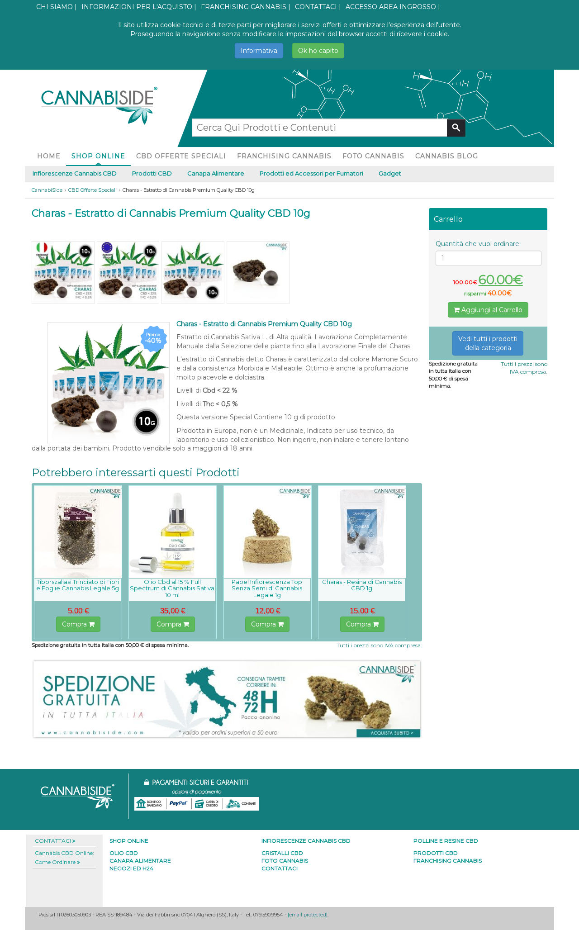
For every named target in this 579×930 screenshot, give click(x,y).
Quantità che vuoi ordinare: (478, 244)
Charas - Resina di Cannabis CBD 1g (362, 585)
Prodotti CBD (152, 173)
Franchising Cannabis (243, 7)
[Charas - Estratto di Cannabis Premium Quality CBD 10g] (192, 272)
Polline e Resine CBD (445, 840)
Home (49, 156)
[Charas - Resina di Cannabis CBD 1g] (362, 532)
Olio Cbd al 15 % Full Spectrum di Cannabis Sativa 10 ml (172, 588)
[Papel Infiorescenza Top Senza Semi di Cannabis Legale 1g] (267, 532)
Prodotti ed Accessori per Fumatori (311, 173)
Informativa (259, 51)
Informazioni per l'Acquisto (136, 7)
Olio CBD (123, 852)
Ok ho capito (318, 51)
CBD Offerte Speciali (181, 156)
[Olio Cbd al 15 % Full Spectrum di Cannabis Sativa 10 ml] (172, 532)
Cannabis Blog (446, 156)
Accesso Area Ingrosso (391, 7)
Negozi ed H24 (131, 868)
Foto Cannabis (373, 156)
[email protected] (307, 914)
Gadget (390, 173)
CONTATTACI (316, 7)
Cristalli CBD (282, 852)
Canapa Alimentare (215, 173)
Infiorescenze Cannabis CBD (75, 173)
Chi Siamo (54, 7)
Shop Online (98, 156)
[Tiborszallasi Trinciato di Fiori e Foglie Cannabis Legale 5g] (78, 532)
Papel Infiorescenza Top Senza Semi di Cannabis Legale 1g (267, 588)
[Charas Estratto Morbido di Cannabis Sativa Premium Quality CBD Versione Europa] (128, 272)
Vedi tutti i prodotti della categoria (487, 343)
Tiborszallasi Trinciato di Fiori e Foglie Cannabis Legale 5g (77, 585)
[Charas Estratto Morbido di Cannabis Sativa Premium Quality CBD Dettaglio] (258, 272)
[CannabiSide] (98, 101)
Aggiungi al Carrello (491, 310)
